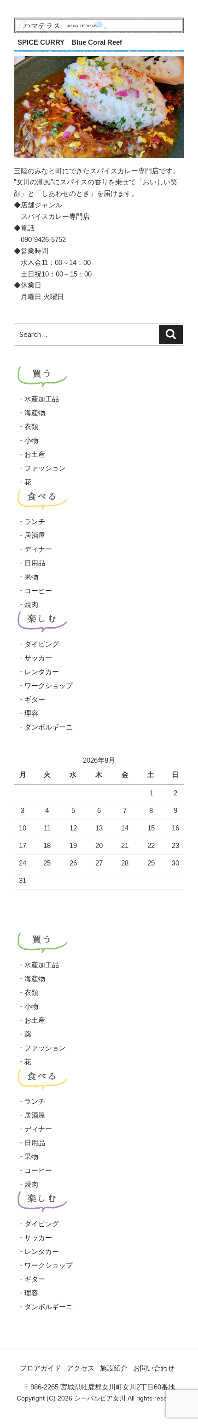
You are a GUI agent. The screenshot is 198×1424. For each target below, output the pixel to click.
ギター (34, 699)
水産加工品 (41, 399)
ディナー (38, 549)
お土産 (34, 454)
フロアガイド (40, 1368)
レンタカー (41, 672)
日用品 (34, 563)
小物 (31, 440)
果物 (31, 577)
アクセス (80, 1368)
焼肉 (31, 604)
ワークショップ (48, 685)
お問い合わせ (154, 1368)
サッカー (38, 658)
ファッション (45, 468)
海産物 (34, 413)
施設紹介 (114, 1368)
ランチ (34, 521)
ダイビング (41, 644)
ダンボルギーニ (48, 727)
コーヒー (38, 590)
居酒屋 (34, 535)
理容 (31, 713)
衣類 (31, 426)
